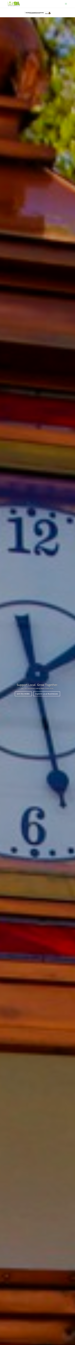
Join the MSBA (23, 693)
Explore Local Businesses (46, 693)
